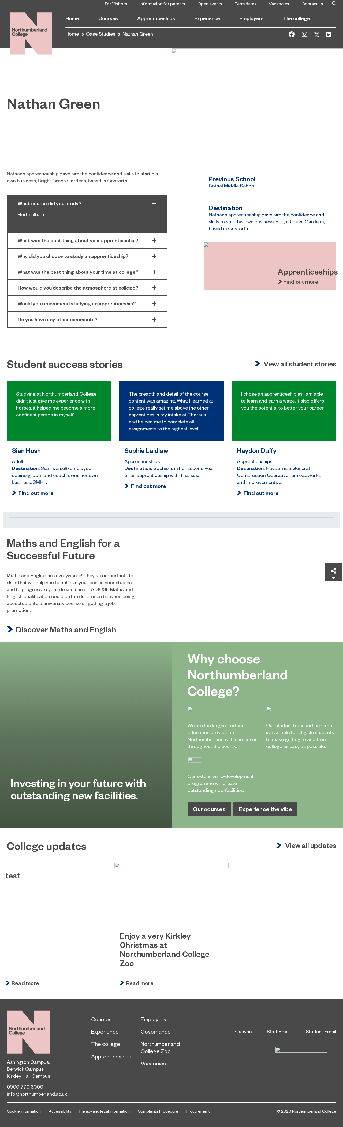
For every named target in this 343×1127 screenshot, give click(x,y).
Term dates (245, 3)
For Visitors (116, 3)
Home (72, 18)
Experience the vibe (265, 809)
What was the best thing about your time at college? (78, 272)
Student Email (321, 1031)
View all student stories (300, 364)
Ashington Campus (28, 1062)
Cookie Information (24, 1111)
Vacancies (279, 3)
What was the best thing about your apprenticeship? (78, 240)
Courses (108, 18)
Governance (156, 1031)
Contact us (312, 3)
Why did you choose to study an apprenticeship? (73, 256)
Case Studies (100, 34)
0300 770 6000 (25, 1087)
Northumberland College (28, 1032)
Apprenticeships (156, 18)
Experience (207, 18)
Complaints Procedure (158, 1111)
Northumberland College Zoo (160, 1047)
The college (296, 18)
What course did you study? (49, 203)
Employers (251, 18)
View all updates (310, 846)
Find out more (300, 282)
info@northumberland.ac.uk (37, 1094)
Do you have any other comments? (58, 319)
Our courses (209, 809)
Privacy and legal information (104, 1111)
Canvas (243, 1031)
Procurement (198, 1111)
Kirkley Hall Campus (28, 1076)
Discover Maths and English (66, 629)
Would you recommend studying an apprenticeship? (77, 303)
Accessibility (60, 1111)
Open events (209, 3)
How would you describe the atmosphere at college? (78, 287)
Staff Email (279, 1031)
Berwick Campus (25, 1069)
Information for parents (162, 3)
